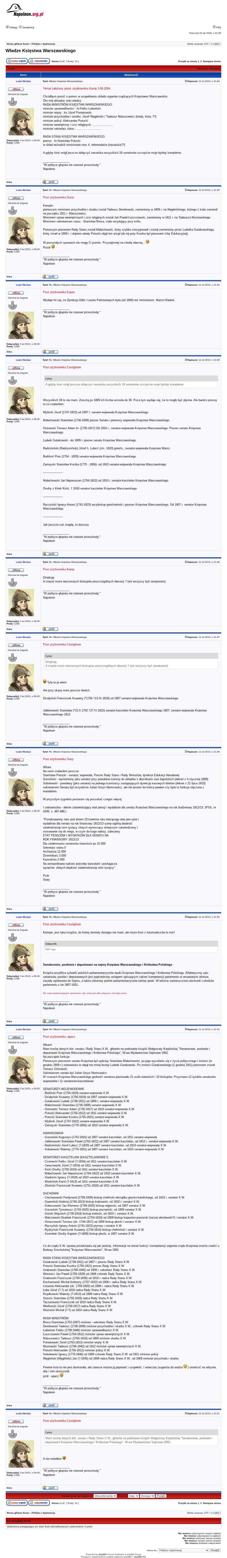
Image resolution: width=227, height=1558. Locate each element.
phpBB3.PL (140, 1557)
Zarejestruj (28, 27)
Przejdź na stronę (187, 61)
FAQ (218, 27)
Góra (9, 182)
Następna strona (212, 61)
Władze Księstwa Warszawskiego (41, 50)
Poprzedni (202, 68)
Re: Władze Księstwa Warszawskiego (68, 190)
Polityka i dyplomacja (43, 44)
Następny (215, 68)
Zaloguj (13, 27)
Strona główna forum (18, 44)
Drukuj (11, 68)
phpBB (102, 1554)
